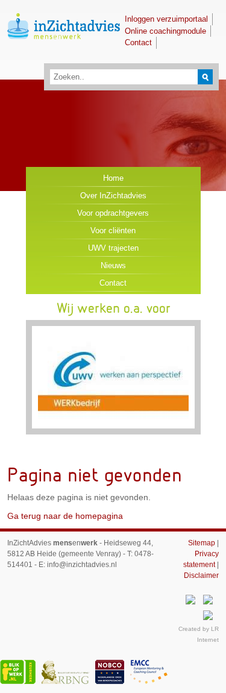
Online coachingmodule (165, 31)
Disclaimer (201, 575)
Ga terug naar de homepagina (65, 516)
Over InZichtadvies (113, 195)
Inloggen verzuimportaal (166, 19)
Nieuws (113, 265)
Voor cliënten (113, 230)
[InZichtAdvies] (63, 49)
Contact (138, 42)
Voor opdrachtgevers (113, 213)
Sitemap (201, 543)
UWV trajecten (113, 247)
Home (113, 178)
